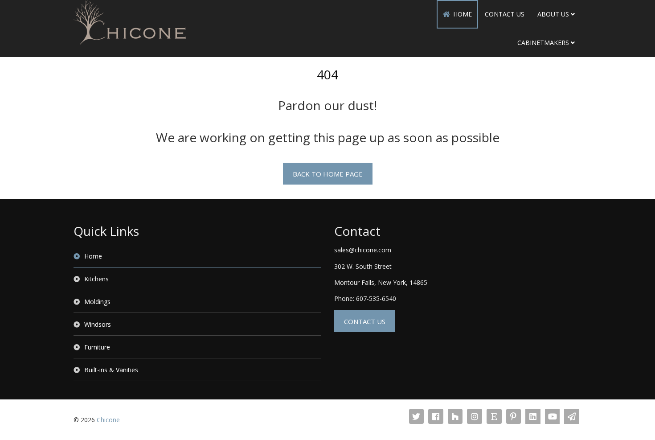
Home (462, 14)
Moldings (97, 301)
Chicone (108, 419)
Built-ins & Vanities (111, 370)
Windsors (97, 324)
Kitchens (96, 279)
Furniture (97, 347)
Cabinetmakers (543, 42)
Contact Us (504, 14)
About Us (553, 14)
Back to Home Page (328, 173)
